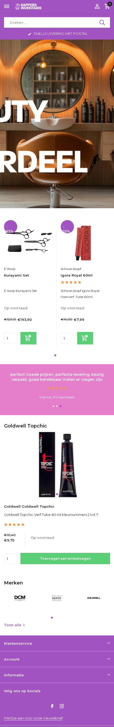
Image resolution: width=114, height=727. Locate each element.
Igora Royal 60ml (77, 275)
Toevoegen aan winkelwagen (65, 558)
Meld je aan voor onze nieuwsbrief (33, 718)
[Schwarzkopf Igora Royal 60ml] (85, 242)
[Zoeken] (102, 22)
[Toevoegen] (28, 338)
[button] (55, 355)
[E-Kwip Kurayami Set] (28, 242)
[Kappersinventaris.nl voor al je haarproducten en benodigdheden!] (28, 6)
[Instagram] (62, 707)
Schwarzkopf (71, 269)
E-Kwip (9, 269)
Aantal (12, 558)
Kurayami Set (16, 275)
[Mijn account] (97, 6)
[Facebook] (52, 707)
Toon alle (12, 625)
